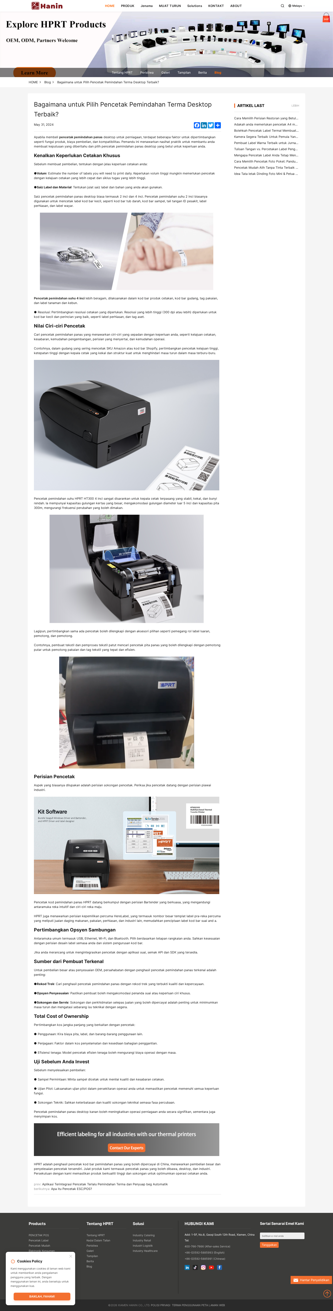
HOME (110, 6)
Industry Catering (144, 1235)
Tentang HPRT (122, 72)
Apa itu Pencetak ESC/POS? (71, 1189)
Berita (202, 72)
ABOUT (236, 6)
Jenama (147, 6)
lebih (295, 105)
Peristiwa (147, 72)
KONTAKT (216, 6)
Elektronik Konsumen (42, 1250)
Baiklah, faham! (42, 1296)
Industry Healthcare (145, 1250)
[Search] (282, 6)
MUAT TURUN (170, 6)
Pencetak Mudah (39, 1245)
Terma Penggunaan (186, 1305)
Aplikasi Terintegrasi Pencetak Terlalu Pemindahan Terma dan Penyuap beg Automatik (105, 1184)
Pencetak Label (38, 1240)
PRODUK (128, 6)
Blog (217, 72)
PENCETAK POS (39, 1235)
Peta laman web (213, 1305)
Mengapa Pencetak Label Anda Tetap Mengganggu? (272, 155)
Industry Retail (142, 1240)
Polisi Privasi (160, 1305)
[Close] (70, 1256)
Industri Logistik (143, 1245)
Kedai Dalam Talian (98, 1240)
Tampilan (184, 72)
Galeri (165, 72)
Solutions (194, 6)
